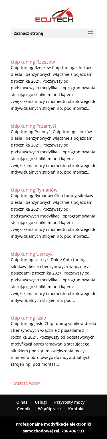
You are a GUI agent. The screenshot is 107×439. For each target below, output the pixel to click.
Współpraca (49, 408)
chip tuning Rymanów (34, 190)
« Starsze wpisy (25, 383)
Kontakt (76, 408)
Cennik (24, 408)
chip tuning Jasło (28, 318)
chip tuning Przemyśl (33, 126)
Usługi (41, 402)
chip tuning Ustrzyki (32, 254)
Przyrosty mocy (69, 402)
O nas (21, 402)
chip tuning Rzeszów (33, 62)
